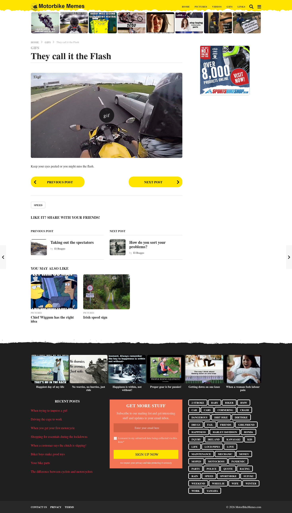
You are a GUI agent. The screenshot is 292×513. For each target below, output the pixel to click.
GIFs (230, 6)
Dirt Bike (221, 417)
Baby (214, 402)
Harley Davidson (225, 432)
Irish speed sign (95, 317)
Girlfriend (246, 425)
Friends (225, 425)
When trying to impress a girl (49, 410)
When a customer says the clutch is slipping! (58, 445)
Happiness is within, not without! (127, 388)
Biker (229, 402)
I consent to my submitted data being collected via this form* (147, 440)
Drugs (195, 425)
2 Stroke (197, 402)
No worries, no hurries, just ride (88, 388)
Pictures (201, 6)
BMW (243, 402)
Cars (207, 410)
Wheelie (218, 483)
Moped (196, 461)
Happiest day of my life (50, 387)
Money (244, 454)
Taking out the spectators (72, 242)
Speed (38, 205)
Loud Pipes (212, 447)
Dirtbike (241, 417)
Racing (245, 469)
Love (230, 447)
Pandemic (238, 461)
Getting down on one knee (204, 387)
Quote (228, 469)
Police (212, 469)
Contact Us (39, 507)
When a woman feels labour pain (243, 388)
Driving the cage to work (46, 419)
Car (194, 410)
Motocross (216, 461)
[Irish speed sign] (106, 291)
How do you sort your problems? (147, 244)
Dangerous (199, 417)
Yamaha (212, 491)
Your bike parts (40, 463)
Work (195, 491)
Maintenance (201, 454)
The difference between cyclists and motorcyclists (62, 471)
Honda (248, 432)
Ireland (213, 439)
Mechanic (225, 454)
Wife (235, 483)
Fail (210, 425)
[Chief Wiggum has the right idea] (54, 291)
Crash (244, 410)
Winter (251, 483)
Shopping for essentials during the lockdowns (59, 436)
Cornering (225, 410)
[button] (251, 7)
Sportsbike (228, 476)
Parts (195, 469)
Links (241, 6)
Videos (217, 6)
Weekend (198, 483)
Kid (249, 439)
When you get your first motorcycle (53, 428)
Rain (194, 476)
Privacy (55, 507)
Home (186, 6)
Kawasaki (233, 439)
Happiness (198, 432)
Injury (196, 439)
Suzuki (248, 476)
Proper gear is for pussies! (165, 387)
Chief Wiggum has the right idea (52, 319)
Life (194, 447)
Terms (69, 507)
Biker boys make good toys (48, 454)
